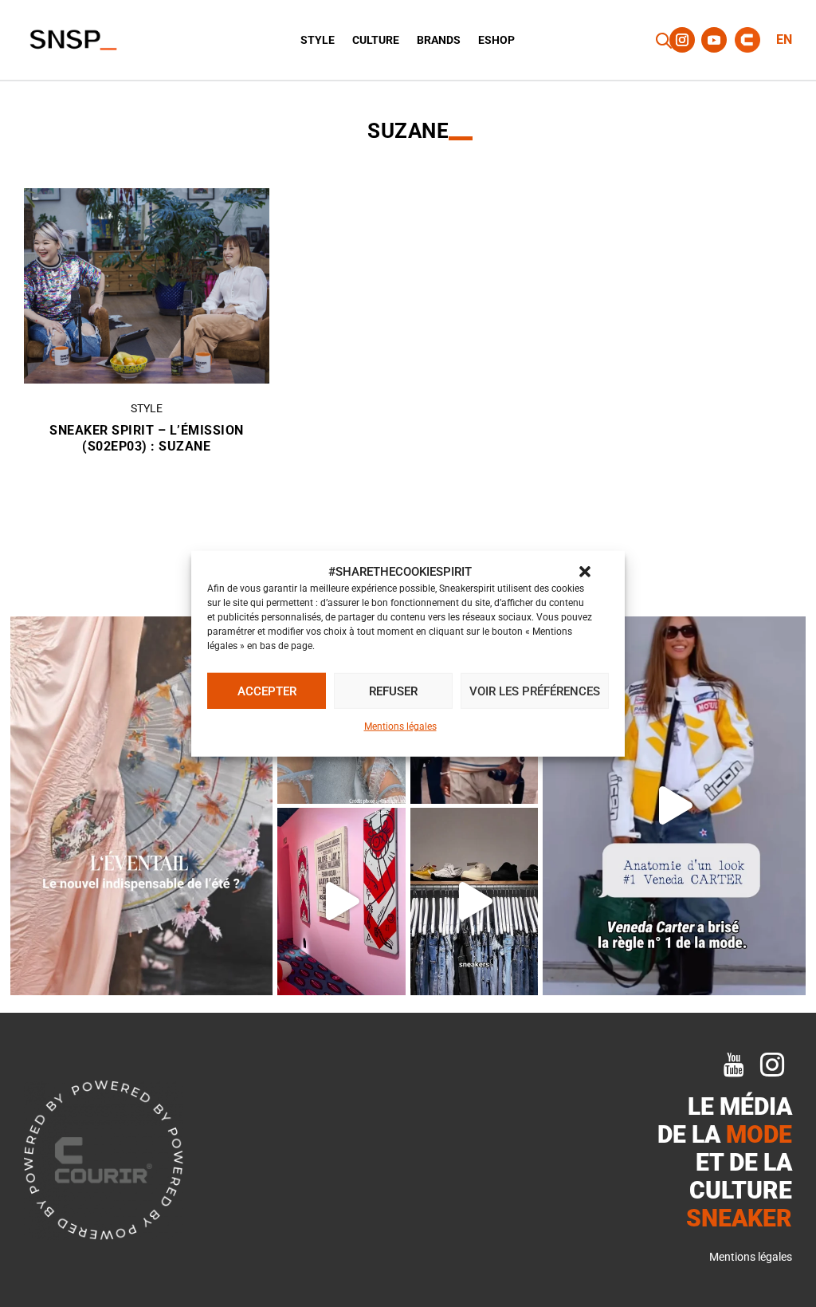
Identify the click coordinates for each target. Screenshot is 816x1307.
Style (317, 40)
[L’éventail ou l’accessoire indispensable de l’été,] (141, 805)
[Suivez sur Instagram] (682, 40)
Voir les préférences (534, 691)
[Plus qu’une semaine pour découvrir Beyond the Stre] (341, 901)
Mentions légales (400, 726)
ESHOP (496, 40)
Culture (375, 40)
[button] (585, 572)
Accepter (266, 691)
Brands (439, 40)
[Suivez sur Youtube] (714, 40)
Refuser (393, 691)
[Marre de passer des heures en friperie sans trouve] (474, 901)
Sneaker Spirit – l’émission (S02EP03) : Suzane (146, 439)
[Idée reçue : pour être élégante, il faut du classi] (674, 805)
